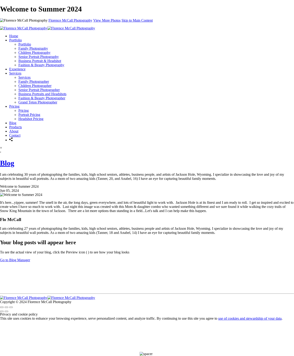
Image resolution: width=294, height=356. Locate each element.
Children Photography (34, 53)
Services (15, 73)
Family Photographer (33, 81)
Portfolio (15, 40)
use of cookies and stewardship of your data (250, 318)
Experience (17, 69)
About (13, 131)
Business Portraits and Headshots (42, 94)
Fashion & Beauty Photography (41, 65)
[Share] (11, 140)
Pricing (14, 106)
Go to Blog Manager (15, 260)
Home (13, 36)
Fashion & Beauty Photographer (41, 98)
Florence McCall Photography (70, 20)
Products (15, 127)
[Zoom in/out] (11, 307)
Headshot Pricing (30, 119)
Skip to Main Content (137, 20)
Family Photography (33, 48)
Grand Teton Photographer (37, 102)
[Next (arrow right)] (6, 311)
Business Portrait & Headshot (39, 61)
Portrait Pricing (29, 115)
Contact (14, 135)
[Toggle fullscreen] (6, 307)
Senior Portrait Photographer (39, 90)
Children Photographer (34, 86)
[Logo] (47, 28)
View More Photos (107, 20)
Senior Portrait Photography (38, 57)
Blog (12, 123)
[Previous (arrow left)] (2, 311)
